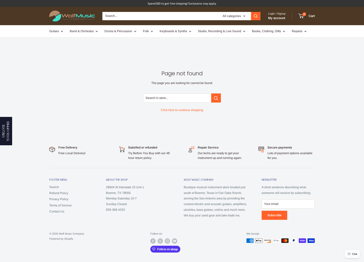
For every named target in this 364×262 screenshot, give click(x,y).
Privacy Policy (58, 199)
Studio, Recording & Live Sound (219, 31)
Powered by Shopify (61, 238)
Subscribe (274, 215)
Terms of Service (60, 205)
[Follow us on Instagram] (167, 241)
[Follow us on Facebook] (153, 241)
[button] (6, 131)
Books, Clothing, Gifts (266, 31)
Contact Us (56, 211)
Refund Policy (58, 193)
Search (54, 187)
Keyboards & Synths (173, 31)
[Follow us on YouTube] (174, 241)
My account (276, 18)
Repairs (297, 31)
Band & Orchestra (82, 31)
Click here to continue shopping (182, 110)
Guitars (54, 31)
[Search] (255, 16)
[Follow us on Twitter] (160, 241)
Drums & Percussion (118, 31)
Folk (146, 31)
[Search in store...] (216, 98)
